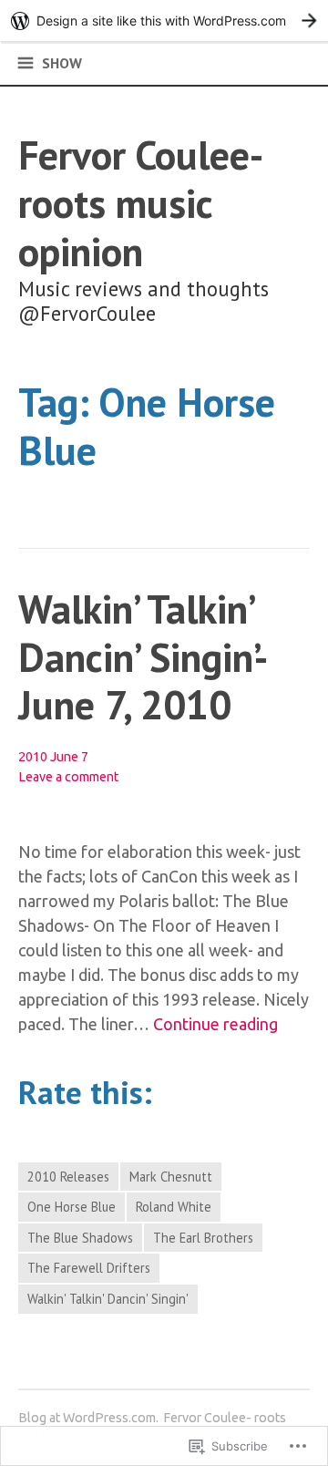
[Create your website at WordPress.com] (164, 20)
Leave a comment (68, 776)
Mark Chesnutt (170, 1176)
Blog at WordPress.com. (88, 1417)
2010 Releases (68, 1176)
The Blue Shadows (80, 1237)
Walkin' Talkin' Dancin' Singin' (108, 1298)
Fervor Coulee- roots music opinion (139, 202)
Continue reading (215, 1024)
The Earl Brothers (203, 1237)
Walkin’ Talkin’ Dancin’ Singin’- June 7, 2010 (141, 656)
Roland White (173, 1206)
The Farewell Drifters (88, 1267)
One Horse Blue (71, 1206)
